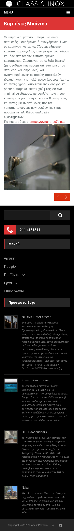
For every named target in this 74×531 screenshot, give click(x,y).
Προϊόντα (11, 275)
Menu (8, 12)
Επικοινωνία (14, 291)
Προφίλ (10, 266)
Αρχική (9, 258)
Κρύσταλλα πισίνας (36, 380)
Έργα (8, 283)
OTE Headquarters (34, 432)
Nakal (25, 488)
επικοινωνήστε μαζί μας (47, 122)
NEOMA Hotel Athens (36, 317)
